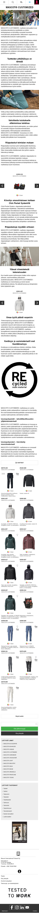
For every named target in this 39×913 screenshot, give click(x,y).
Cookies (35, 911)
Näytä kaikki (19, 716)
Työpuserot (6, 794)
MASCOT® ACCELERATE (10, 743)
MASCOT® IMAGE (8, 769)
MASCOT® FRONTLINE (10, 774)
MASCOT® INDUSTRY (9, 763)
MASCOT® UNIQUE (9, 749)
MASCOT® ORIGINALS (10, 772)
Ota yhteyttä (19, 733)
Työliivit (5, 791)
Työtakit (5, 788)
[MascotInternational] (27, 907)
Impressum (5, 911)
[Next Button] (2, 186)
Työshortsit (6, 805)
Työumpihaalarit (8, 811)
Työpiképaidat (7, 799)
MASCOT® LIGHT (8, 760)
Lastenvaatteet (7, 816)
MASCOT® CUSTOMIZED (10, 752)
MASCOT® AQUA (8, 766)
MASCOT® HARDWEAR (10, 755)
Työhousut (6, 802)
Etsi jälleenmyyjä (19, 728)
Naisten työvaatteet (8, 814)
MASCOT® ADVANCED (10, 746)
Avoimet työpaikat (6, 881)
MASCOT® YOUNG (9, 777)
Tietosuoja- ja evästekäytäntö (9, 883)
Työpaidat (6, 797)
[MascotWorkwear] (11, 907)
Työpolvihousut (7, 808)
